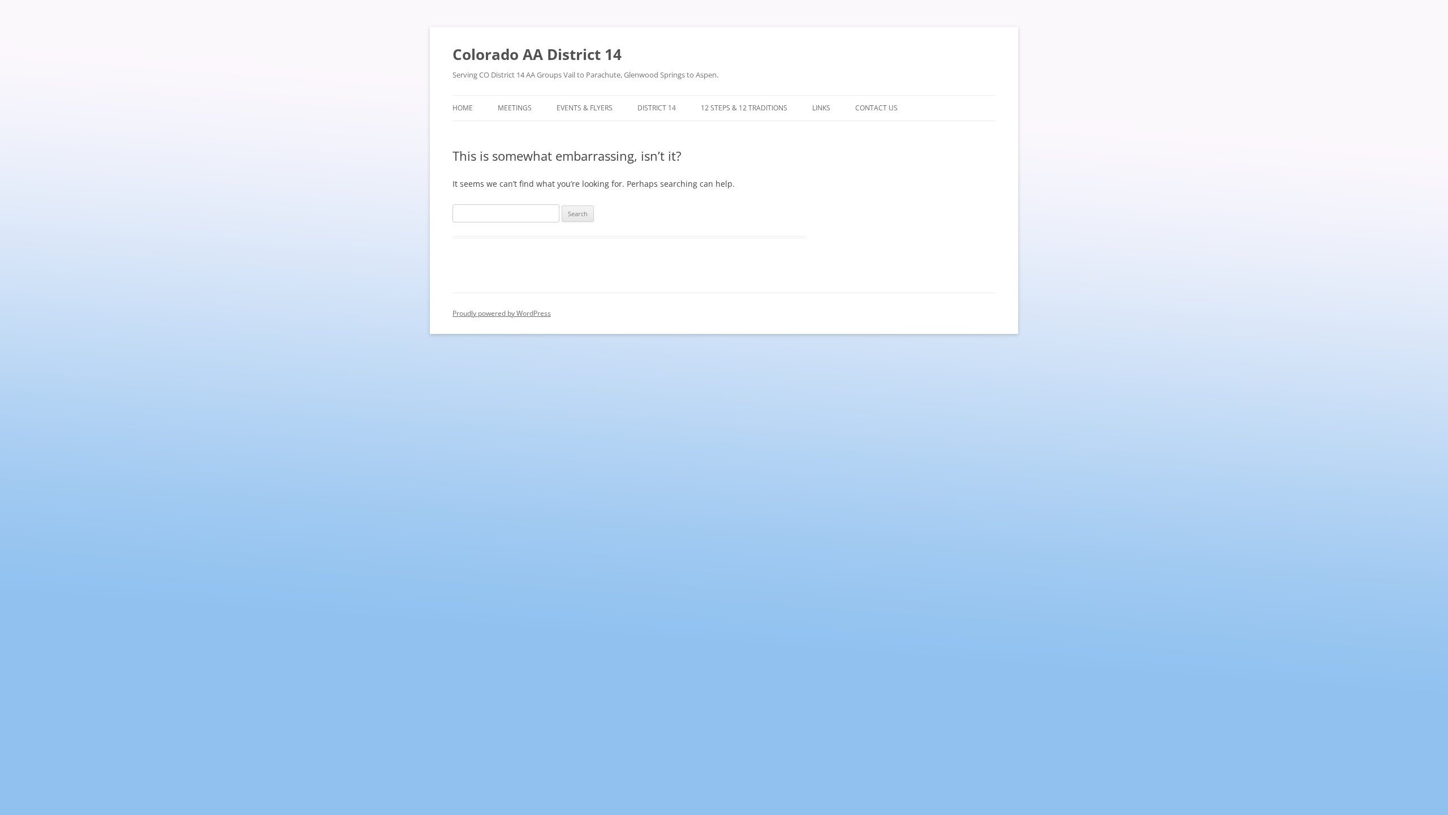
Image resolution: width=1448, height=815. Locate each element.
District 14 (656, 108)
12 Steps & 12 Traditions (744, 108)
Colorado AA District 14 (537, 54)
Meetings (515, 108)
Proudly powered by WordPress (502, 313)
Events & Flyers (585, 108)
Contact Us (876, 108)
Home (463, 108)
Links (821, 108)
